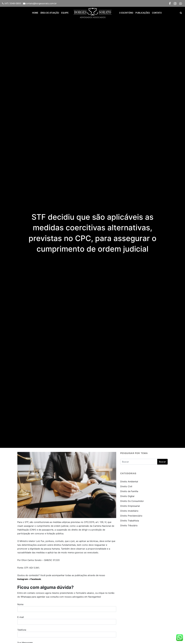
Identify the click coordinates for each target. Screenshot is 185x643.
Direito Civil (126, 486)
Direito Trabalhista (129, 520)
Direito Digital (127, 496)
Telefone (21, 629)
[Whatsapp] (180, 3)
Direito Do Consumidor (132, 501)
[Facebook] (170, 3)
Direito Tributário (129, 525)
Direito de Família (129, 491)
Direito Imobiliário (129, 510)
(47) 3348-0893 (12, 3)
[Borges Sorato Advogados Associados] (92, 13)
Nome (20, 604)
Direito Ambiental (129, 481)
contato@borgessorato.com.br (41, 3)
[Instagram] (175, 3)
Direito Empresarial (130, 506)
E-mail (20, 617)
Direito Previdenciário (131, 515)
